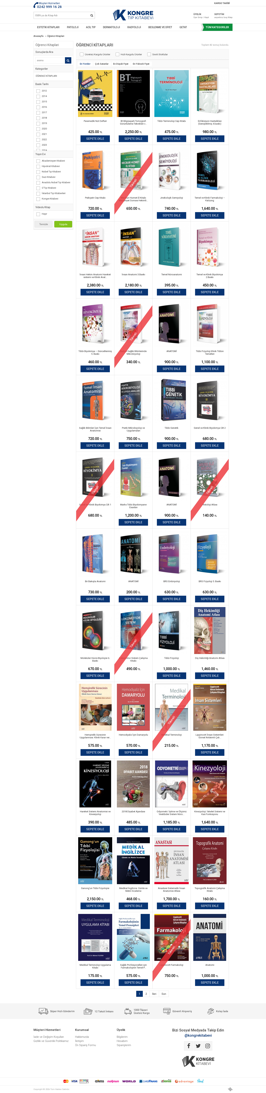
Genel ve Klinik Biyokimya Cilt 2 (210, 428)
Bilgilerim (122, 1036)
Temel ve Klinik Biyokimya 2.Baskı (210, 276)
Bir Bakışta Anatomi (95, 581)
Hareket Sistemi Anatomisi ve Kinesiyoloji (95, 813)
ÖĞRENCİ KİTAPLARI (46, 76)
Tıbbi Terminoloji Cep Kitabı (171, 121)
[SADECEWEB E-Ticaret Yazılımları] (230, 1089)
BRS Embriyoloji (171, 581)
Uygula (63, 224)
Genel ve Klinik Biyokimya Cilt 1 (95, 504)
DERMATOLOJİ (111, 27)
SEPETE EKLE (95, 138)
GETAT (183, 27)
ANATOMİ (171, 351)
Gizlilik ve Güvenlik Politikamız (51, 1041)
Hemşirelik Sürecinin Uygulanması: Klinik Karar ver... (95, 736)
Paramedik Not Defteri (95, 121)
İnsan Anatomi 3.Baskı (133, 274)
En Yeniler (85, 63)
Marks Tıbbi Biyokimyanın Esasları (133, 506)
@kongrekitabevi (198, 1035)
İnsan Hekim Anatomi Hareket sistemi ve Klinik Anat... (95, 276)
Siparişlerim (124, 1045)
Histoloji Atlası (209, 504)
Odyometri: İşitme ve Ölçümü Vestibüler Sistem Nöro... (172, 813)
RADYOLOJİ (134, 27)
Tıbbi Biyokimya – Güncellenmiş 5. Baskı (95, 352)
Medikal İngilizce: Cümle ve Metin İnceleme (133, 889)
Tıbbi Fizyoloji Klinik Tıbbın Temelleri (210, 352)
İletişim (79, 1041)
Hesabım (122, 1041)
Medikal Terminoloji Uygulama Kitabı (95, 966)
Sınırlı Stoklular (160, 54)
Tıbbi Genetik (171, 428)
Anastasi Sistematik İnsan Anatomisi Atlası (171, 889)
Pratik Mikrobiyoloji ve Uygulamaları (133, 429)
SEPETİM (220, 16)
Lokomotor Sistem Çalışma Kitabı (133, 659)
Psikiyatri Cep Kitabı (95, 197)
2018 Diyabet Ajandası (133, 811)
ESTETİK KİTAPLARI (48, 27)
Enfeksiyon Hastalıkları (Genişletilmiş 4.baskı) (210, 122)
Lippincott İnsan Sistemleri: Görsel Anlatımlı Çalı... (210, 736)
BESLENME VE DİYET (160, 27)
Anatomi (209, 965)
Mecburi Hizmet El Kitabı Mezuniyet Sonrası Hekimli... (133, 199)
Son (164, 993)
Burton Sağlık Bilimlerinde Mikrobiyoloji (133, 352)
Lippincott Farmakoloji (171, 965)
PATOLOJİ (73, 27)
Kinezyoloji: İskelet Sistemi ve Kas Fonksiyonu (209, 813)
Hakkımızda (82, 1036)
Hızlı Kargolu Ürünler (131, 54)
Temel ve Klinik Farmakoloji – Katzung (210, 199)
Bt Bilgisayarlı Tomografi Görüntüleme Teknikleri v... (133, 122)
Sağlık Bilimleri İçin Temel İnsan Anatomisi (95, 429)
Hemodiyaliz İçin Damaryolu (133, 734)
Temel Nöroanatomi (171, 274)
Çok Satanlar (102, 63)
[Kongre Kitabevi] (133, 16)
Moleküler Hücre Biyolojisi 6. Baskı (95, 659)
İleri (154, 993)
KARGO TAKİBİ (222, 3)
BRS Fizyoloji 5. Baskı (210, 581)
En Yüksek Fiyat (141, 63)
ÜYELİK (201, 16)
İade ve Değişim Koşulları (48, 1036)
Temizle (43, 224)
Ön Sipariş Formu (85, 1045)
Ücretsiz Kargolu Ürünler (97, 54)
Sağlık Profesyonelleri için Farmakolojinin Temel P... (133, 966)
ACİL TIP (91, 27)
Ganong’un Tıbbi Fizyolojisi (95, 888)
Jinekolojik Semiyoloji (171, 197)
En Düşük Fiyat (120, 63)
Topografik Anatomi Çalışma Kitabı (210, 889)
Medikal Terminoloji (171, 734)
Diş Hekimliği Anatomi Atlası (210, 658)
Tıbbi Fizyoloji (171, 658)
